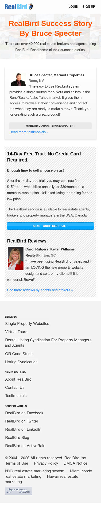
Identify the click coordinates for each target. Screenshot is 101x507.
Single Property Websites (27, 323)
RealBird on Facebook (24, 412)
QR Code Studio (19, 353)
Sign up (88, 6)
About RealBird (18, 379)
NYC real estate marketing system (34, 471)
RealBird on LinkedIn (23, 429)
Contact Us (14, 387)
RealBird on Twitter (21, 421)
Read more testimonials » (29, 131)
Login (73, 6)
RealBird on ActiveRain (25, 445)
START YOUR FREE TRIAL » (50, 226)
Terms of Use (16, 463)
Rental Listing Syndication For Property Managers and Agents (48, 342)
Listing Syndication (21, 361)
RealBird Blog (17, 437)
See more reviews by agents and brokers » (40, 289)
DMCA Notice (75, 463)
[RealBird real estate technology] (19, 10)
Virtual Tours (16, 331)
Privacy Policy (46, 463)
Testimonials (16, 395)
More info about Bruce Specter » (50, 125)
